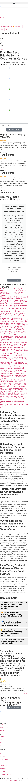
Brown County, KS (6, 303)
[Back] (2, 29)
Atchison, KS (18, 298)
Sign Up (2, 17)
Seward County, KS (20, 388)
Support (2, 730)
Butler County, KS (19, 303)
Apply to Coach (4, 727)
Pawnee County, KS (6, 375)
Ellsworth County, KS (21, 324)
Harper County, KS (20, 336)
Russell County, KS (20, 385)
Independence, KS (6, 342)
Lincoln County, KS (6, 354)
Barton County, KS (20, 300)
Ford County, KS (19, 326)
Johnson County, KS (6, 346)
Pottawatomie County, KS (4, 377)
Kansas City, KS (5, 294)
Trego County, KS (19, 396)
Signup (2, 739)
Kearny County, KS (20, 346)
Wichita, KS (3, 290)
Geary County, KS (19, 328)
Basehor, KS (4, 302)
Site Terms (3, 756)
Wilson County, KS (6, 404)
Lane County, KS (19, 349)
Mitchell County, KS (6, 364)
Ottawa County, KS (20, 373)
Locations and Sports (6, 751)
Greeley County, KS (6, 333)
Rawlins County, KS (6, 380)
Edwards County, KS (6, 323)
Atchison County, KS (6, 298)
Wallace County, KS (20, 398)
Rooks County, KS (20, 383)
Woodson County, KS (21, 404)
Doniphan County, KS (7, 321)
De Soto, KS (18, 318)
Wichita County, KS (20, 401)
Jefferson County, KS (7, 344)
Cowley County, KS (20, 315)
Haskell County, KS (20, 337)
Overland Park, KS (20, 290)
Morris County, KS (6, 367)
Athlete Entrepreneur (6, 774)
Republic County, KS (6, 381)
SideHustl (2, 771)
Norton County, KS (6, 372)
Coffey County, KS (20, 313)
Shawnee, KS (18, 292)
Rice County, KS (19, 381)
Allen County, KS (5, 297)
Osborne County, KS (6, 373)
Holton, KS (17, 339)
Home (1, 724)
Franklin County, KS (6, 328)
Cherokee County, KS (7, 308)
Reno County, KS (19, 380)
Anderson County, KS (21, 297)
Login (1, 742)
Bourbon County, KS (20, 302)
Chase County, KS (6, 305)
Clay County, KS (19, 311)
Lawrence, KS (4, 350)
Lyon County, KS (19, 355)
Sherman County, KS (6, 391)
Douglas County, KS (20, 321)
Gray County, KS (19, 331)
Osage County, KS (20, 372)
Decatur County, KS (6, 320)
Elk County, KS (18, 323)
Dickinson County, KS (21, 320)
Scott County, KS (19, 386)
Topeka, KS (3, 289)
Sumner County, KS (20, 394)
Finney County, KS (6, 326)
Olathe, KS (3, 292)
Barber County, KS (6, 300)
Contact (2, 736)
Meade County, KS (6, 362)
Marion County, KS (20, 357)
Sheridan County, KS (20, 389)
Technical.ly (3, 765)
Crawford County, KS (7, 318)
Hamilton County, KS (6, 336)
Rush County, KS (5, 385)
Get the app (3, 745)
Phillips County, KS (20, 375)
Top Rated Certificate (21, 694)
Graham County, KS (20, 329)
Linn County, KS (19, 354)
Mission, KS (18, 294)
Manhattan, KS (4, 357)
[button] (14, 3)
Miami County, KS (19, 362)
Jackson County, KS (20, 342)
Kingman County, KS (6, 347)
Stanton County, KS (20, 393)
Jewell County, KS (20, 344)
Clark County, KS (5, 311)
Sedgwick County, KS (7, 388)
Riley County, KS (5, 383)
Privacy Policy (4, 759)
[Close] (6, 29)
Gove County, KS (5, 329)
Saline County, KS (5, 386)
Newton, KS (18, 370)
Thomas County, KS (6, 396)
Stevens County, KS (6, 394)
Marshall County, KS (6, 359)
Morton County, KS (20, 367)
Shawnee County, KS (7, 389)
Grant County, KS (5, 331)
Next (2, 49)
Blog (1, 754)
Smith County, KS (19, 391)
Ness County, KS (5, 370)
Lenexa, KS (3, 295)
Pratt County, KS (19, 377)
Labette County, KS (6, 349)
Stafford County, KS (6, 393)
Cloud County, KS (5, 313)
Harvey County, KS (6, 337)
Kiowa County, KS (20, 347)
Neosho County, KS (20, 368)
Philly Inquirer (4, 768)
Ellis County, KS (5, 324)
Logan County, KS (5, 355)
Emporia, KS (18, 289)
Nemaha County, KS (6, 368)
